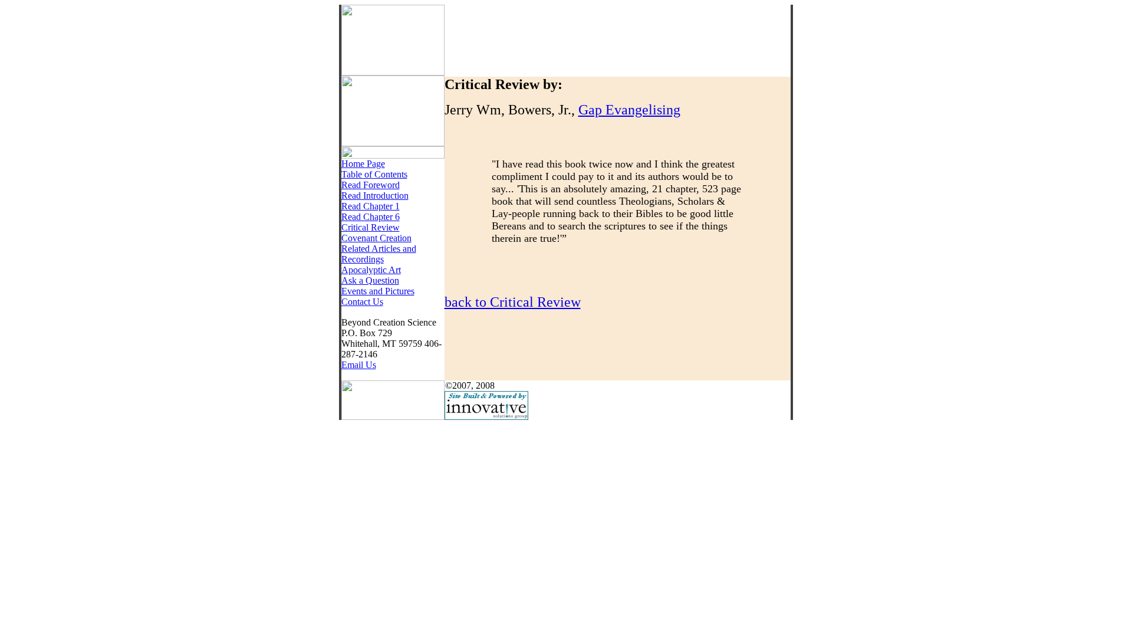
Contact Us (362, 302)
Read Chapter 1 (370, 206)
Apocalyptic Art (371, 270)
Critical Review (370, 227)
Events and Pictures (377, 291)
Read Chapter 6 (370, 217)
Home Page (363, 164)
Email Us (358, 365)
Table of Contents (374, 174)
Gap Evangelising (629, 109)
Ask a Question (370, 280)
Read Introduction (375, 196)
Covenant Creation (376, 238)
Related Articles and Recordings (378, 254)
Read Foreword (370, 185)
